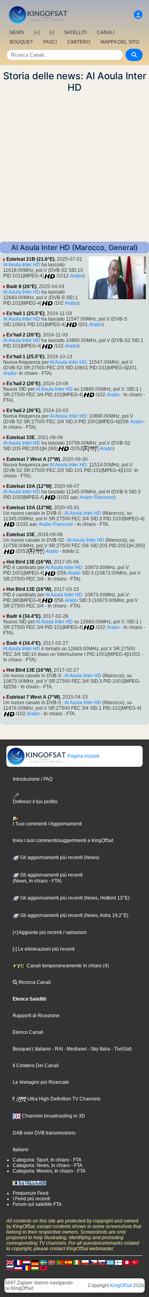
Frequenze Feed (30, 1193)
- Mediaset (75, 1049)
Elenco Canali (28, 1032)
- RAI (57, 1049)
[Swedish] (43, 1262)
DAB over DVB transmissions (44, 1133)
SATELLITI (75, 32)
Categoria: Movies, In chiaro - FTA (49, 1171)
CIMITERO (78, 42)
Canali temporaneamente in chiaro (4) (67, 965)
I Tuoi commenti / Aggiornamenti (47, 824)
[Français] (18, 1262)
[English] (10, 1262)
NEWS (17, 32)
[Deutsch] (35, 1262)
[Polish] (85, 1262)
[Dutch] (26, 1262)
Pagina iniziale (83, 756)
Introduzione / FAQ (32, 779)
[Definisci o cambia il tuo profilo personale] (138, 15)
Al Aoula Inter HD (21, 264)
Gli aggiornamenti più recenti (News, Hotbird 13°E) (74, 898)
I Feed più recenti (31, 1198)
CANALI (105, 32)
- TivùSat (120, 1049)
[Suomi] (118, 1262)
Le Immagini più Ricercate (41, 1082)
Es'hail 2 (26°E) (23, 335)
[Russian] (10, 1268)
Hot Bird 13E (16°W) (28, 562)
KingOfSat (121, 1285)
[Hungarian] (35, 1268)
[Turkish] (135, 1262)
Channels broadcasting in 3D (53, 1116)
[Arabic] (126, 1262)
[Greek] (110, 1262)
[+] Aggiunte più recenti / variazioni (50, 932)
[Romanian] (26, 1268)
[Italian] (76, 1262)
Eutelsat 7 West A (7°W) (33, 459)
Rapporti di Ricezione (36, 1015)
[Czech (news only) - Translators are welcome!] (93, 1262)
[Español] (68, 1262)
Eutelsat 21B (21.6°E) (30, 259)
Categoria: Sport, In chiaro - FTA (47, 1160)
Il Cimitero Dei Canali (36, 1065)
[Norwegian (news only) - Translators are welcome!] (51, 1262)
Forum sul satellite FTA (37, 1204)
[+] (36, 32)
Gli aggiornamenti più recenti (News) (59, 857)
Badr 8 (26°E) (21, 286)
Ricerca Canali (34, 982)
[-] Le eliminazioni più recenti (44, 949)
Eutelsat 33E (20, 437)
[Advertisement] (74, 167)
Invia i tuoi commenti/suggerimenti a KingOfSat (63, 840)
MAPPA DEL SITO (120, 42)
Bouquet (22, 1049)
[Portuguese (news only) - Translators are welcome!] (60, 1262)
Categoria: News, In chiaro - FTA (47, 1165)
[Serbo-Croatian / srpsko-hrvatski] (18, 1268)
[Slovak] (101, 1262)
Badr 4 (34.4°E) (23, 616)
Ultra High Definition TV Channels (63, 1099)
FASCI (50, 42)
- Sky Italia (98, 1049)
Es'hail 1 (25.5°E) (25, 313)
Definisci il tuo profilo (35, 801)
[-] (52, 32)
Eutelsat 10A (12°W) (29, 486)
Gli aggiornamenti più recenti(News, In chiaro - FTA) (48, 878)
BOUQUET (21, 42)
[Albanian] (43, 1268)
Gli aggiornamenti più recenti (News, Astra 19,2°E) (73, 915)
